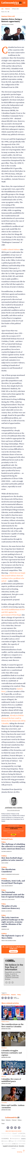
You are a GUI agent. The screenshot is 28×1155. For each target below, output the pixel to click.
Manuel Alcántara (6, 911)
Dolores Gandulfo (6, 851)
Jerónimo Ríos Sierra (7, 24)
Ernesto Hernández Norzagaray (10, 874)
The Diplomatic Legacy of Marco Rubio (12, 937)
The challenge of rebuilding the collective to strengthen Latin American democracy (13, 846)
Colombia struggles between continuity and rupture (11, 1052)
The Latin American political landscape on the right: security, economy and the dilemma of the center (12, 922)
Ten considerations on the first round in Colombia (12, 1025)
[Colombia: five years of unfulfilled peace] (13, 1067)
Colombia (4, 1102)
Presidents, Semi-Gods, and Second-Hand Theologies (13, 882)
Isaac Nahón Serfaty (7, 885)
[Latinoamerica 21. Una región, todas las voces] (12, 1117)
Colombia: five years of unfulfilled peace (11, 1080)
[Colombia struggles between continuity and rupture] (13, 1039)
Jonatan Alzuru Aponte (8, 899)
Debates (7, 9)
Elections (4, 1048)
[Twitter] (2, 998)
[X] (19, 1127)
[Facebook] (5, 998)
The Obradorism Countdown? (8, 870)
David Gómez (4, 863)
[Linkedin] (11, 998)
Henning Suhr (5, 929)
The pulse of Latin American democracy (10, 907)
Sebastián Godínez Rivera (8, 940)
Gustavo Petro (6, 16)
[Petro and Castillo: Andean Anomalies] (13, 1093)
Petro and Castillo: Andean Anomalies (12, 1106)
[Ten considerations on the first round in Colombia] (13, 1013)
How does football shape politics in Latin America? (12, 859)
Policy (3, 842)
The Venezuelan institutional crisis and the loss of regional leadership (12, 894)
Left (13, 16)
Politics (4, 856)
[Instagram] (8, 998)
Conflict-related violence (10, 250)
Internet (3, 1076)
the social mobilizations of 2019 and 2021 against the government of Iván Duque (13, 612)
